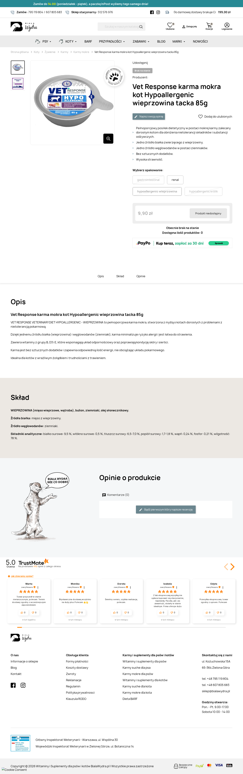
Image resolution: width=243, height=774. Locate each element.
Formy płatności (77, 661)
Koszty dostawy (77, 668)
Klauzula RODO (76, 699)
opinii (47, 566)
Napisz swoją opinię (151, 116)
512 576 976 (105, 12)
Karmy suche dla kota (137, 686)
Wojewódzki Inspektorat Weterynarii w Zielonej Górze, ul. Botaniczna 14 (85, 746)
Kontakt (16, 674)
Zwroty (71, 674)
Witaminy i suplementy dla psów (145, 661)
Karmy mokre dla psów (138, 674)
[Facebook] (152, 12)
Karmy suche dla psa (136, 668)
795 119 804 (35, 12)
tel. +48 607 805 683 (215, 685)
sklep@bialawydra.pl (216, 691)
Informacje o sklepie (24, 661)
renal (175, 180)
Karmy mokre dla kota (137, 693)
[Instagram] (158, 12)
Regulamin (73, 686)
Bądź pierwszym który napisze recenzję (168, 509)
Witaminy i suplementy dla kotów (145, 680)
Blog (14, 668)
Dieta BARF (130, 699)
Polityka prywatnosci (80, 693)
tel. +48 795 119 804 (215, 679)
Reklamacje (73, 680)
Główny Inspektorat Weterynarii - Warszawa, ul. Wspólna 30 (77, 740)
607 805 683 (54, 12)
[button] (231, 567)
